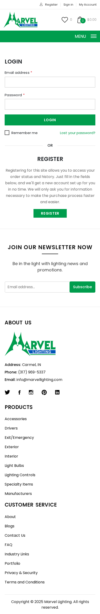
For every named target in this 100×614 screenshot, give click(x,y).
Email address (18, 72)
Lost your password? (77, 132)
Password (15, 94)
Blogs (9, 526)
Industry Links (17, 554)
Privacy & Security (21, 572)
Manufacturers (18, 493)
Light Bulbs (14, 465)
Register (51, 4)
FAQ (8, 544)
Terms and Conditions (25, 582)
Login (50, 119)
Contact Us (15, 535)
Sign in (68, 4)
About (10, 516)
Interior (11, 456)
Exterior (12, 447)
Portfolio (12, 563)
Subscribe (82, 287)
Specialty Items (19, 484)
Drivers (11, 428)
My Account (88, 4)
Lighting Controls (20, 475)
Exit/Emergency (19, 437)
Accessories (16, 419)
